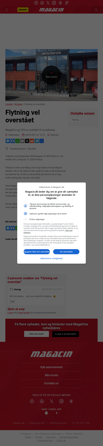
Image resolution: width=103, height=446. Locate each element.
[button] (51, 219)
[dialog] (51, 223)
